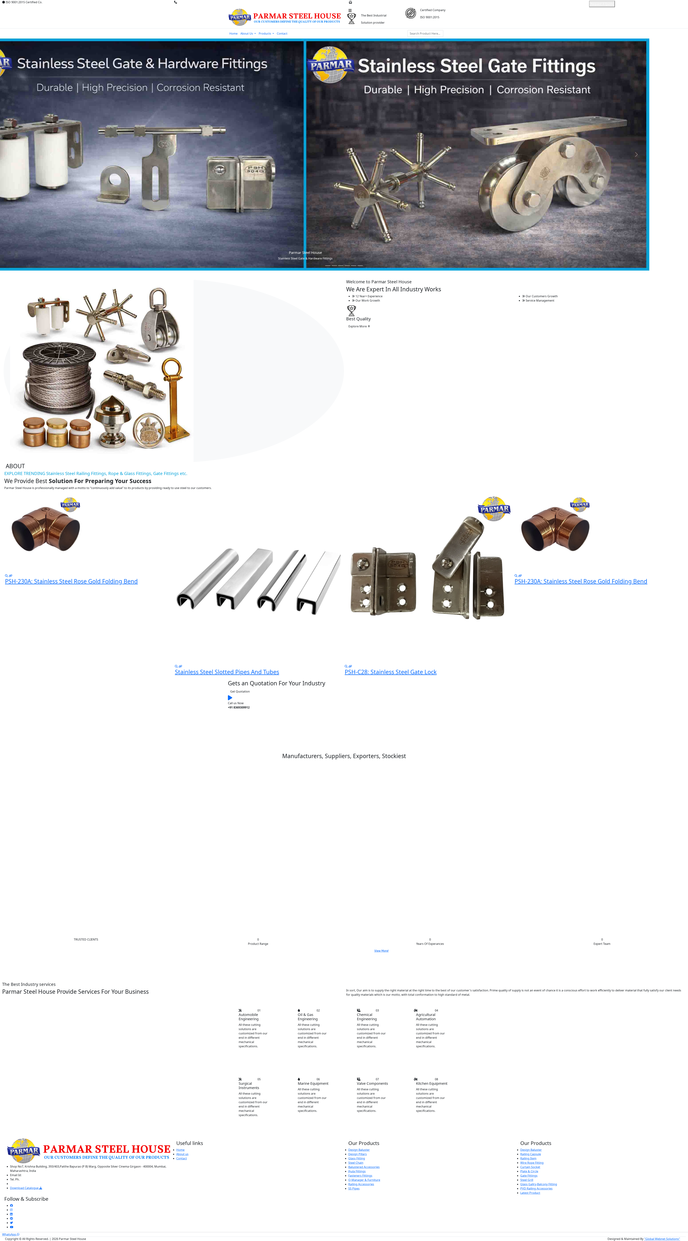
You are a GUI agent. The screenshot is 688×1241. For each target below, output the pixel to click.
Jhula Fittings (357, 1171)
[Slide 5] (353, 266)
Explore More (357, 326)
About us (182, 1154)
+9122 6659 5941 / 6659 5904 (39, 1179)
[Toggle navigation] (350, 10)
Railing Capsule (530, 1154)
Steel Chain (355, 1163)
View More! (381, 951)
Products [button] (265, 33)
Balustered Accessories (364, 1167)
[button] (532, 494)
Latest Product (530, 1193)
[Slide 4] (347, 266)
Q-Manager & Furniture (364, 1180)
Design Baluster (359, 1150)
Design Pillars (357, 1154)
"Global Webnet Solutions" (662, 1239)
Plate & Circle (529, 1171)
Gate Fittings (529, 1176)
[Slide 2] (334, 266)
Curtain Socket (530, 1167)
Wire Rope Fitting (532, 1163)
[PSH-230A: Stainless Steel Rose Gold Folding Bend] (350, 576)
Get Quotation (240, 691)
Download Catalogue (24, 1188)
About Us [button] (247, 33)
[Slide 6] (360, 266)
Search (451, 33)
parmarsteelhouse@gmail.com (373, 2)
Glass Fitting (356, 1158)
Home (233, 33)
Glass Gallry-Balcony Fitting (538, 1184)
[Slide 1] (328, 266)
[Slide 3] (340, 266)
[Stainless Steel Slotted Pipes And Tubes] (10, 666)
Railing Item (528, 1158)
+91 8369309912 (189, 2)
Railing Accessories (361, 1184)
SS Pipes (354, 1188)
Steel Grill (526, 1180)
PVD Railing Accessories (536, 1188)
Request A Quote (602, 4)
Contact (282, 33)
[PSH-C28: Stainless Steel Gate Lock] (180, 666)
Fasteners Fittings (360, 1176)
